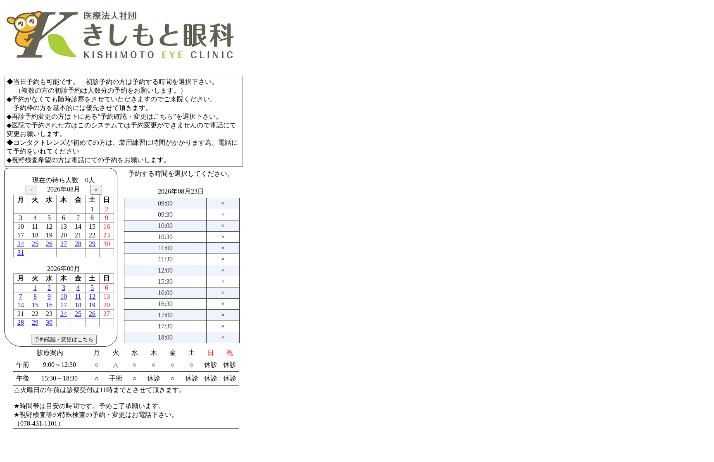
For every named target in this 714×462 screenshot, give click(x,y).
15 (35, 305)
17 (63, 305)
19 (92, 305)
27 (63, 243)
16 (49, 305)
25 (35, 243)
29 (92, 243)
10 (63, 296)
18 (78, 305)
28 (78, 243)
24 (20, 243)
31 (20, 252)
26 (49, 243)
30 (49, 322)
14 (20, 305)
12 (92, 296)
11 (78, 296)
